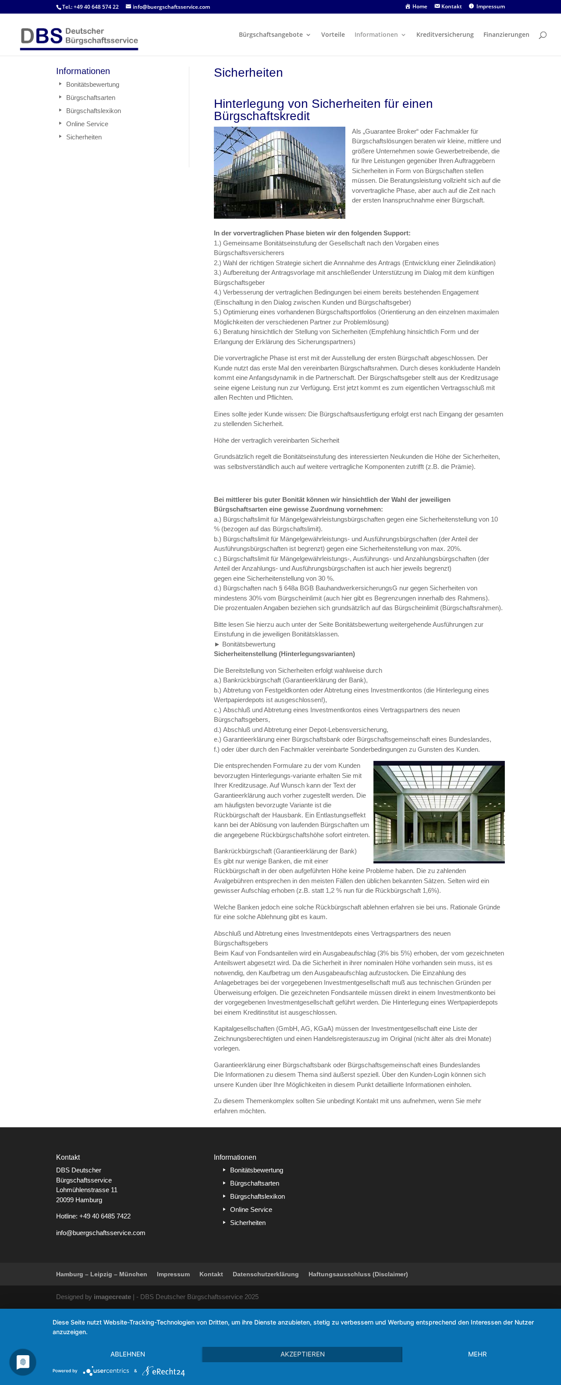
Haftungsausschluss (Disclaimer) (358, 1274)
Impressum (173, 1274)
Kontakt (211, 1274)
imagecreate (112, 1296)
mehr (477, 1354)
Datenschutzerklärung (266, 1274)
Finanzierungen (506, 35)
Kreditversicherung (445, 35)
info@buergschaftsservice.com (101, 1232)
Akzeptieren (302, 1354)
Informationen (376, 35)
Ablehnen (127, 1354)
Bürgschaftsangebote (271, 35)
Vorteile (333, 35)
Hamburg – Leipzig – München (101, 1274)
